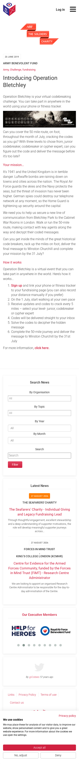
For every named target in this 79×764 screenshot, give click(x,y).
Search (39, 449)
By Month (39, 434)
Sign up (17, 285)
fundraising (28, 69)
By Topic (39, 406)
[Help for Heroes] (24, 631)
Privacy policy (67, 715)
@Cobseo (34, 677)
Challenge (15, 69)
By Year (39, 421)
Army (6, 69)
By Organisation (39, 392)
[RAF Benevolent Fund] (55, 631)
